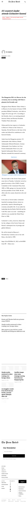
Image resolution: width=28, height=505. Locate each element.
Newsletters (21, 489)
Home (3, 17)
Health (3, 488)
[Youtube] (10, 489)
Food (3, 486)
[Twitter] (10, 484)
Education (4, 482)
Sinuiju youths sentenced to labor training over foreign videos (11, 325)
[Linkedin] (22, 61)
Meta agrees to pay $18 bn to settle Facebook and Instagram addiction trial (13, 330)
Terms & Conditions (21, 493)
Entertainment (5, 484)
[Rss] (10, 491)
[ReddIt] (15, 61)
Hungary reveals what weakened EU (14, 175)
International (22, 487)
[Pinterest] (25, 61)
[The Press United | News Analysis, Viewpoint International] (16, 2)
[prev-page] (3, 402)
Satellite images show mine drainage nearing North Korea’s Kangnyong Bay (19, 376)
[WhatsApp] (18, 61)
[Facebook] (8, 61)
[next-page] (5, 402)
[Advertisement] (14, 34)
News (7, 278)
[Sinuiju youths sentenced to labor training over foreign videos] (8, 368)
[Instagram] (10, 488)
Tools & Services (22, 490)
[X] (11, 61)
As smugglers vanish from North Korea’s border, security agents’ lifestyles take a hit (8, 392)
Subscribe (14, 455)
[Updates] (4, 52)
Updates (8, 17)
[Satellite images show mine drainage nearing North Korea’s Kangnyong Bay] (20, 368)
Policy (20, 496)
